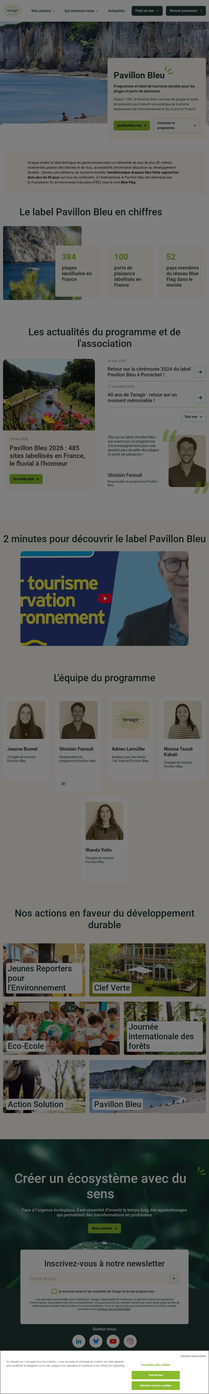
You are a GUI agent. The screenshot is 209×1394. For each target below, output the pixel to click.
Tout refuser (155, 1375)
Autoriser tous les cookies (155, 1385)
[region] (104, 1372)
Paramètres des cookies (155, 1364)
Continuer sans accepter (193, 1356)
